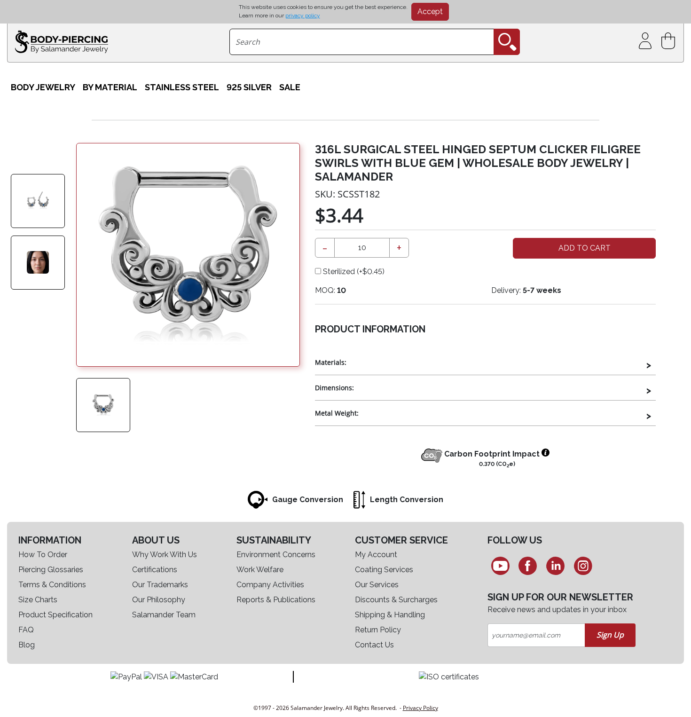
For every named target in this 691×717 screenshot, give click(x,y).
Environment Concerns (275, 554)
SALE (289, 87)
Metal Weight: (337, 413)
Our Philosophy (158, 599)
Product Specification (55, 614)
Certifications (154, 569)
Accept (430, 11)
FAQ (26, 629)
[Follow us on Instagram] (583, 565)
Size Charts (37, 599)
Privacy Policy (420, 708)
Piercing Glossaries (50, 569)
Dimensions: (334, 387)
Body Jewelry (43, 87)
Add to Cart (584, 248)
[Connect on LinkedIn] (555, 565)
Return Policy (378, 629)
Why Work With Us (164, 554)
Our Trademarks (160, 584)
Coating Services (384, 569)
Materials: (330, 362)
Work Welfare (259, 569)
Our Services (377, 584)
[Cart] (670, 41)
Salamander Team (164, 614)
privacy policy (302, 15)
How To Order (42, 554)
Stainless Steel (182, 87)
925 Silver (249, 87)
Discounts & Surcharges (396, 599)
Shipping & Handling (390, 614)
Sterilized (353, 271)
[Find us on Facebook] (528, 565)
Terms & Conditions (52, 584)
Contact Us (374, 644)
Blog (26, 644)
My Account (376, 554)
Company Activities (270, 584)
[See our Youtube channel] (500, 565)
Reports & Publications (275, 599)
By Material (110, 87)
